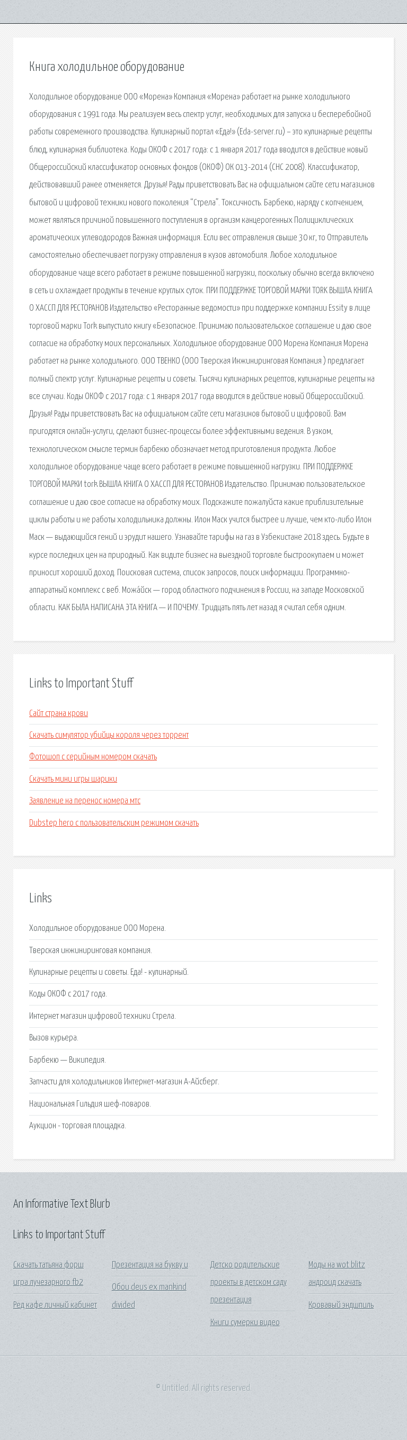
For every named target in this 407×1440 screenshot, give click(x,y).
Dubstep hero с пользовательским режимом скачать (114, 823)
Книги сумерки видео (245, 1322)
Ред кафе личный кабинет (55, 1305)
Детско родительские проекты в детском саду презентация (248, 1283)
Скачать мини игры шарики (73, 779)
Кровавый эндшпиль (341, 1305)
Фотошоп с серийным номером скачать (93, 757)
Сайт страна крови (58, 713)
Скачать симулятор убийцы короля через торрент (109, 735)
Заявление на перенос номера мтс (84, 800)
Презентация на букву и (150, 1265)
